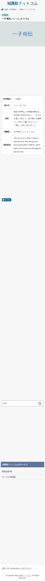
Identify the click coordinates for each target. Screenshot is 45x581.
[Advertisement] (22, 71)
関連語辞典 (7, 471)
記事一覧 (5, 568)
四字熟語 (5, 15)
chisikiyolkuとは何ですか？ (21, 568)
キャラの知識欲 (9, 477)
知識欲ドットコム (22, 3)
